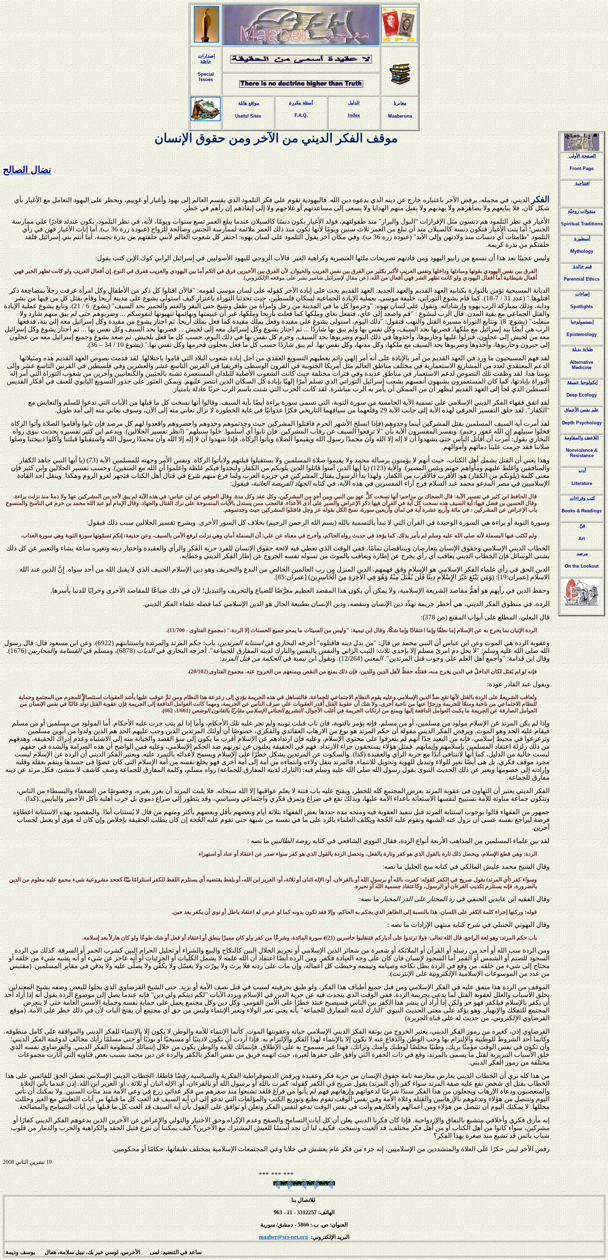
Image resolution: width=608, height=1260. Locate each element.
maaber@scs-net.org (283, 1237)
